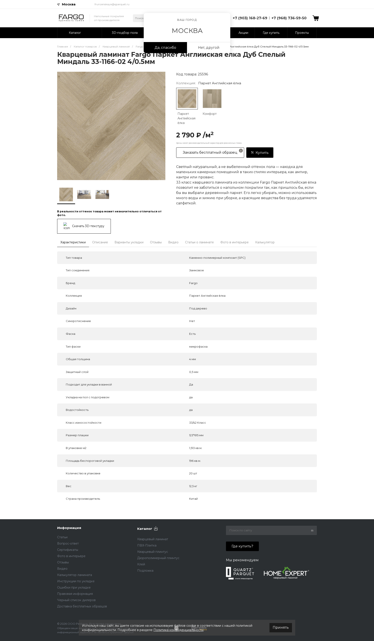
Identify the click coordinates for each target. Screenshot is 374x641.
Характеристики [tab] (73, 242)
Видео (62, 569)
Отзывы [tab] (156, 242)
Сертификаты (67, 550)
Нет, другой (208, 48)
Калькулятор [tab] (265, 242)
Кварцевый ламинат (152, 539)
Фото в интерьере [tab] (234, 242)
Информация (69, 528)
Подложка (145, 571)
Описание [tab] (100, 242)
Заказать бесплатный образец (210, 152)
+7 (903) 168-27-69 (250, 18)
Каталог (144, 529)
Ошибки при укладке (74, 587)
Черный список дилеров (76, 600)
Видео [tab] (173, 242)
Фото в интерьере (71, 556)
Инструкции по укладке (76, 581)
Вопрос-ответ (68, 543)
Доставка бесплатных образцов (82, 606)
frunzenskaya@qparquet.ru (112, 4)
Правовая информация (75, 594)
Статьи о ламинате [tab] (199, 242)
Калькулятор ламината (74, 575)
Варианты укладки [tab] (128, 242)
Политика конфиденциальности (178, 630)
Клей (141, 564)
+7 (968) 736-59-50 (288, 18)
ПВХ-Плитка (146, 545)
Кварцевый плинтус (152, 552)
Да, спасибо (165, 48)
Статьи (62, 537)
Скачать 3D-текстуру (88, 226)
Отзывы (63, 562)
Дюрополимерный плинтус (158, 558)
